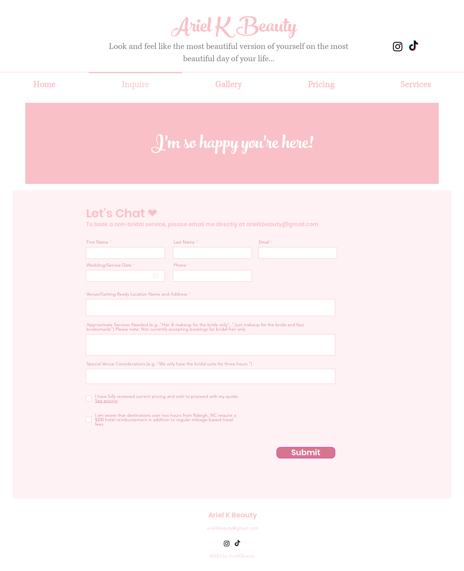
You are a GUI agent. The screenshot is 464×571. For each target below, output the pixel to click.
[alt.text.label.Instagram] (397, 46)
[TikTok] (413, 46)
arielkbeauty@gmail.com (282, 224)
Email (264, 242)
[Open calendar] (155, 275)
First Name (97, 242)
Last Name (184, 242)
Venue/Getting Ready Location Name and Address (136, 294)
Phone (180, 265)
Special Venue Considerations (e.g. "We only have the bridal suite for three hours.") (169, 364)
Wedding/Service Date (111, 265)
